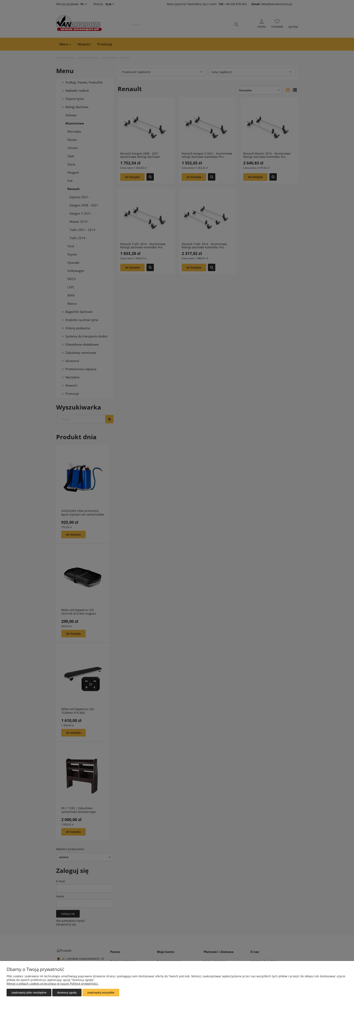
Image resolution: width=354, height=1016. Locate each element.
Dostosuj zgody (67, 992)
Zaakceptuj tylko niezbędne (29, 992)
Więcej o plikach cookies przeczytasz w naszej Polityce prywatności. (53, 983)
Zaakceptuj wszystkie (100, 992)
